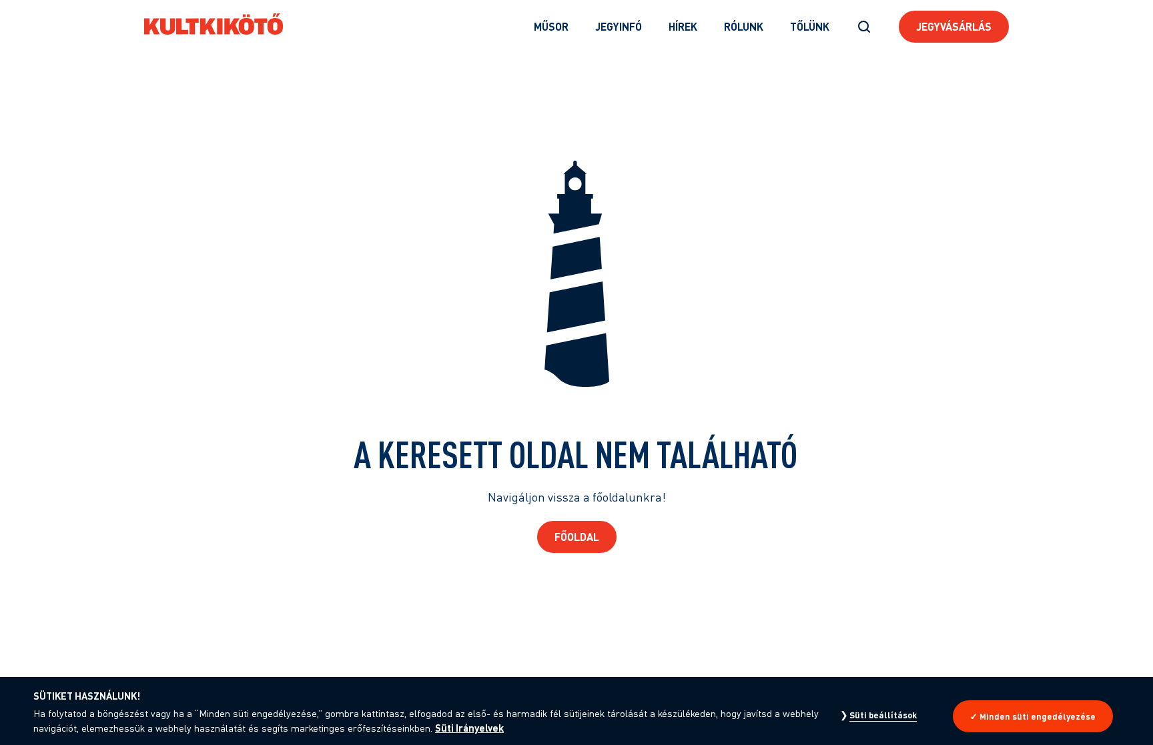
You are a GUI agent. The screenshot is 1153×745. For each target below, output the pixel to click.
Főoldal (576, 536)
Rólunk (743, 26)
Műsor (551, 26)
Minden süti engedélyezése (1038, 716)
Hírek (683, 26)
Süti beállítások (883, 715)
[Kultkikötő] (213, 24)
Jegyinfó (618, 26)
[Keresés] (864, 27)
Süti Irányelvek (469, 728)
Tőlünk (809, 26)
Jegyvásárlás (954, 26)
